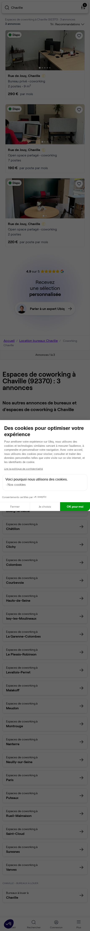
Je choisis (45, 506)
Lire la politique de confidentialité (23, 468)
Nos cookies (17, 484)
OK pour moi (75, 506)
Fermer (15, 506)
